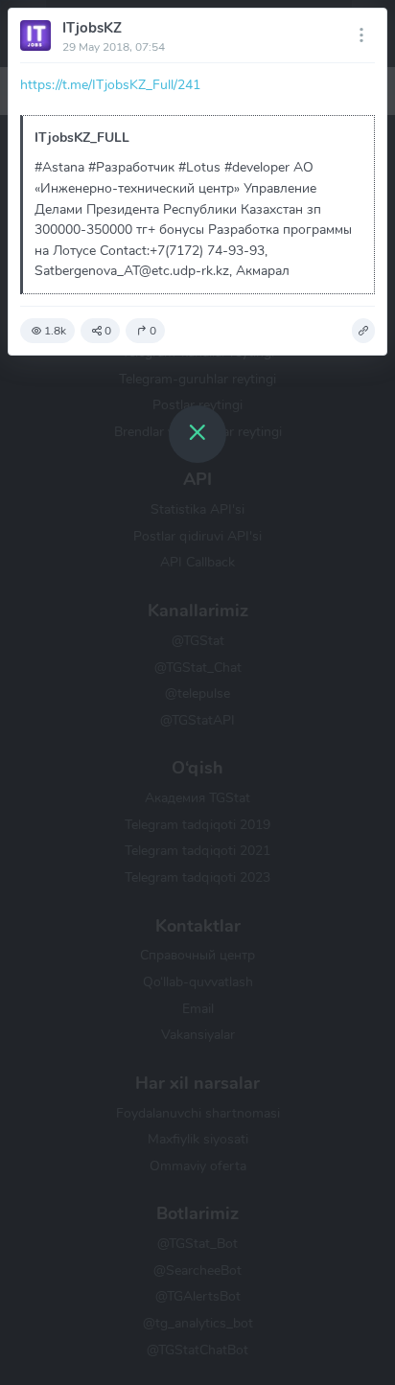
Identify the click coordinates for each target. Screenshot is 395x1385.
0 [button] (108, 330)
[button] (363, 330)
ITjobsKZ (92, 27)
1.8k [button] (55, 330)
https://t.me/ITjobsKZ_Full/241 (110, 84)
